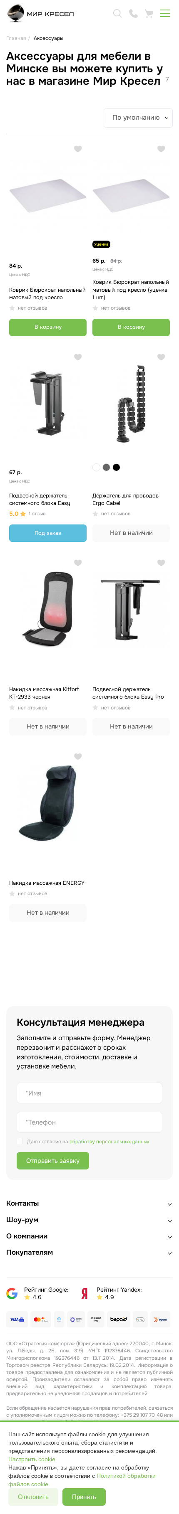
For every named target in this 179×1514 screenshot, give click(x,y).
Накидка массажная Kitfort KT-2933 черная (44, 693)
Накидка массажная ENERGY (47, 882)
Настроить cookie (31, 1459)
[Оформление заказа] (149, 13)
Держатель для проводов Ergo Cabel (125, 499)
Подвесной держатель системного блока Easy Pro (128, 693)
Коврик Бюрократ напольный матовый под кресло (47, 293)
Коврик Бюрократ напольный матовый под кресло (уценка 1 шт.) (130, 289)
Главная (16, 38)
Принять (84, 1496)
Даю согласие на (88, 1141)
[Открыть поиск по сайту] (117, 13)
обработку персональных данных (109, 1141)
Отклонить (33, 1496)
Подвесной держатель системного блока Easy (39, 499)
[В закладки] (78, 149)
